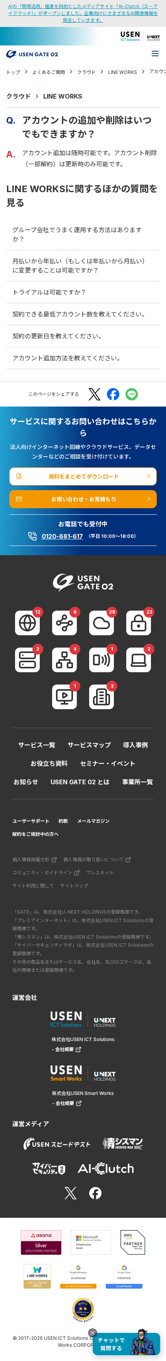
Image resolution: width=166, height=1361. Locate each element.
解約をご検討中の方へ (35, 834)
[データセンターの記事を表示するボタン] (27, 660)
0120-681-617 (62, 536)
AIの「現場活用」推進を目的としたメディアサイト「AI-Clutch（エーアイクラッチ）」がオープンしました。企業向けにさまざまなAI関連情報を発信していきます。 (83, 13)
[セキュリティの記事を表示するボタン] (138, 623)
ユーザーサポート (30, 821)
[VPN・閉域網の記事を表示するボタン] (64, 623)
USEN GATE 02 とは (80, 782)
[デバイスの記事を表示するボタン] (138, 660)
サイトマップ (74, 886)
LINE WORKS (62, 96)
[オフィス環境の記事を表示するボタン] (101, 697)
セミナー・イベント (108, 763)
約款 (63, 821)
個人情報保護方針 (30, 859)
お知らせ (26, 782)
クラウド (18, 96)
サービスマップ (89, 745)
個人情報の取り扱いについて (93, 859)
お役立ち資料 (49, 763)
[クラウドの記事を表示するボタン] (101, 623)
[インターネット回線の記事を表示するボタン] (27, 623)
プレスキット (100, 873)
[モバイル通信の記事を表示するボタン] (101, 660)
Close (92, 1333)
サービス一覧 (36, 745)
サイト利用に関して (33, 886)
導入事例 (135, 745)
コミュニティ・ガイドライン (42, 873)
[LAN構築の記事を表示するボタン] (64, 660)
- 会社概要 (63, 1049)
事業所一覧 (137, 782)
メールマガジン (93, 821)
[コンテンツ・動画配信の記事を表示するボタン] (64, 697)
